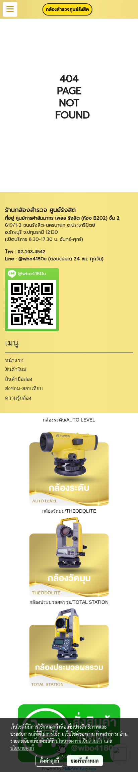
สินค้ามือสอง (18, 379)
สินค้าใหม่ (15, 370)
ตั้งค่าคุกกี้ (49, 761)
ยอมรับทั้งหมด (85, 761)
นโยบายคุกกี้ (22, 748)
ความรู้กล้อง (18, 398)
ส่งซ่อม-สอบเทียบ (24, 388)
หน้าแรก (14, 360)
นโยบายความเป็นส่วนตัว (79, 741)
